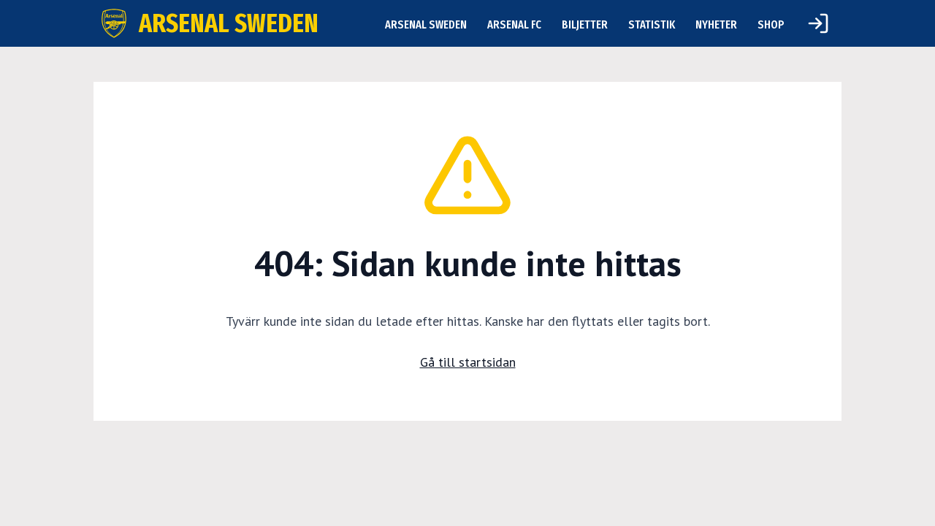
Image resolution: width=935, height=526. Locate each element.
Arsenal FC (514, 24)
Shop (771, 24)
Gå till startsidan (468, 362)
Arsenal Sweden (426, 24)
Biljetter (585, 24)
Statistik (651, 24)
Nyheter (716, 24)
